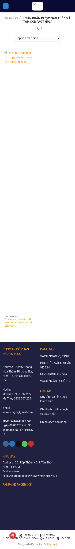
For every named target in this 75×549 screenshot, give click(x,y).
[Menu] (6, 6)
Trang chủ (13, 18)
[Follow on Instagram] (6, 444)
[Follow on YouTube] (31, 444)
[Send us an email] (18, 444)
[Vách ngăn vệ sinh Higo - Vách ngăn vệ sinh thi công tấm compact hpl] (37, 6)
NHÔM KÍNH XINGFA (53, 374)
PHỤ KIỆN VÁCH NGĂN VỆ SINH (55, 365)
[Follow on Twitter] (12, 444)
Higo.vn (51, 544)
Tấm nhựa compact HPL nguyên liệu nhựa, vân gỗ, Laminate (19, 322)
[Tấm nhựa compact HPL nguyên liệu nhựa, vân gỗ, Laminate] (19, 182)
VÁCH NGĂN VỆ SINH (54, 356)
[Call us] (25, 444)
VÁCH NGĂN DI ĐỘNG (55, 380)
